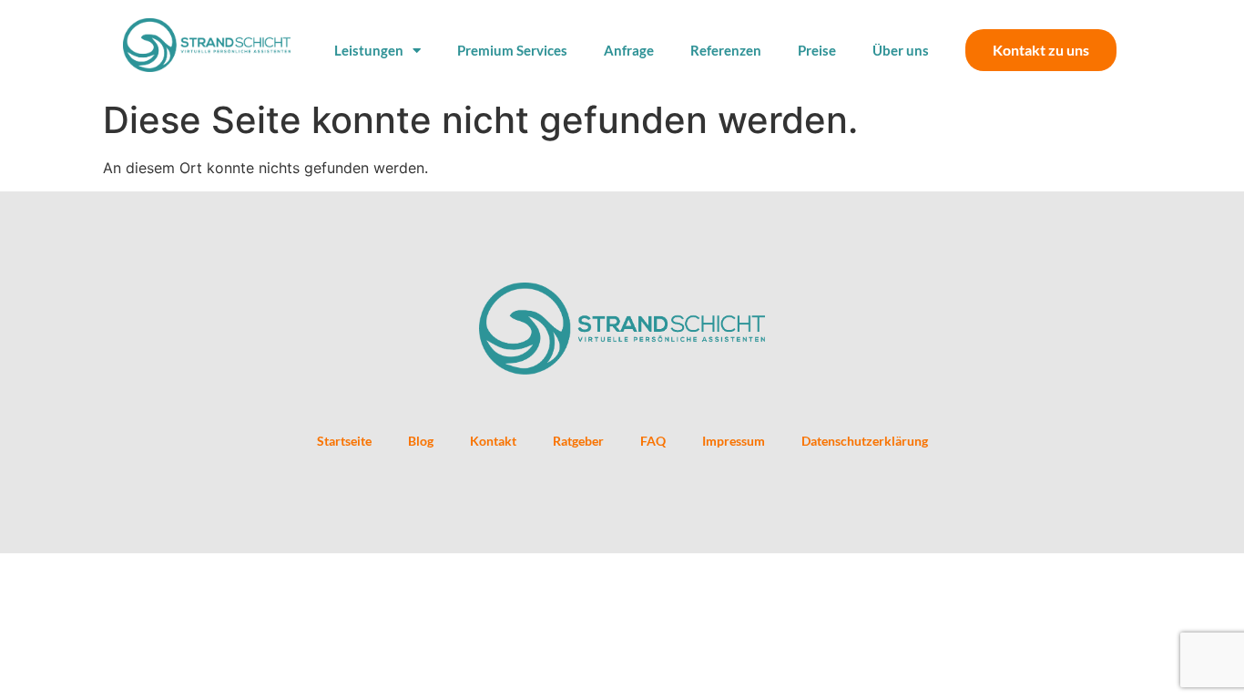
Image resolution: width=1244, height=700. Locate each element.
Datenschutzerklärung (864, 440)
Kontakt (493, 440)
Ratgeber (578, 440)
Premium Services (512, 50)
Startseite (344, 440)
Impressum (733, 440)
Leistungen (368, 50)
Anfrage (629, 50)
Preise (817, 50)
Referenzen (725, 50)
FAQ (653, 440)
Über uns (900, 50)
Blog (420, 440)
